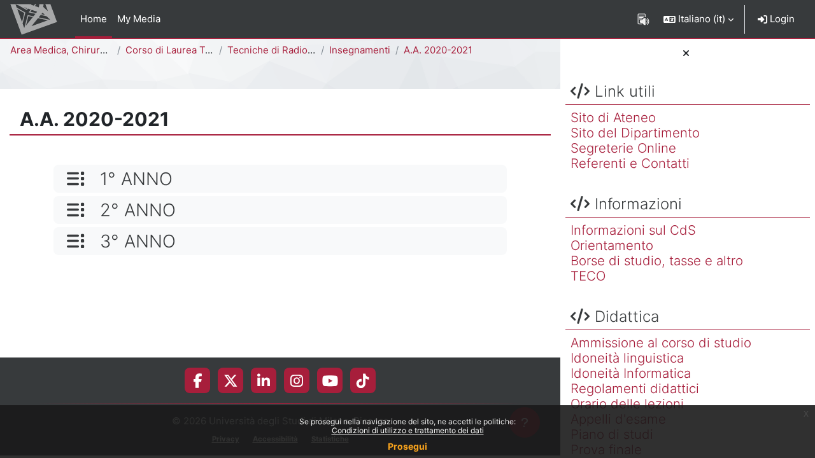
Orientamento (611, 245)
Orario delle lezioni (627, 404)
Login (781, 19)
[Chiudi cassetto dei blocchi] (686, 54)
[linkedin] (263, 380)
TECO (588, 276)
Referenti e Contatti (630, 163)
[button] (698, 19)
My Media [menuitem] (138, 19)
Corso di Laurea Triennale (183, 50)
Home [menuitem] (93, 19)
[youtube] (330, 380)
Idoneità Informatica (630, 373)
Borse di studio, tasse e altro (656, 260)
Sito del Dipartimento (635, 133)
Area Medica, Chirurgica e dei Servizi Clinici (109, 50)
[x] (230, 380)
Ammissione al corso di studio (660, 342)
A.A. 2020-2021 (438, 50)
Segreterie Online (623, 148)
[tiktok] (363, 380)
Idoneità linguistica (627, 358)
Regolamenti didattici (634, 388)
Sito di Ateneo (613, 117)
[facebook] (197, 380)
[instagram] (296, 380)
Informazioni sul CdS (633, 230)
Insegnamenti (359, 50)
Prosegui (407, 446)
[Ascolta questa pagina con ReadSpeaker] (643, 19)
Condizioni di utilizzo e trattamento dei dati (408, 430)
